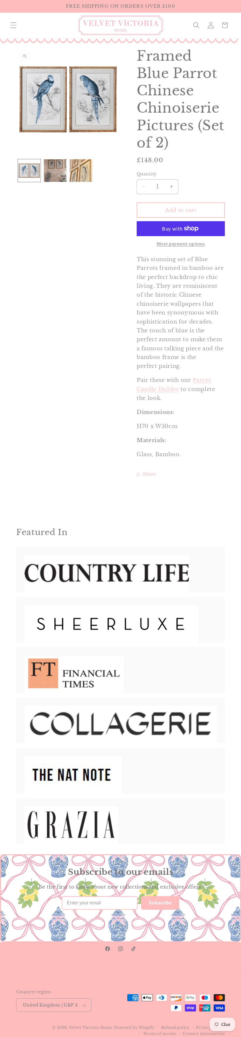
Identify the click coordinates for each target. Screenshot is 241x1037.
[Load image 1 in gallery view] (29, 170)
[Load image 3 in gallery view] (81, 170)
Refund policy (175, 1027)
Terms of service (159, 1033)
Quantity (147, 174)
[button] (13, 25)
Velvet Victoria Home (90, 1027)
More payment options (181, 243)
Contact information (204, 1033)
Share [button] (149, 474)
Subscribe (160, 902)
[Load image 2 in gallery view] (55, 170)
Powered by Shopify (134, 1027)
